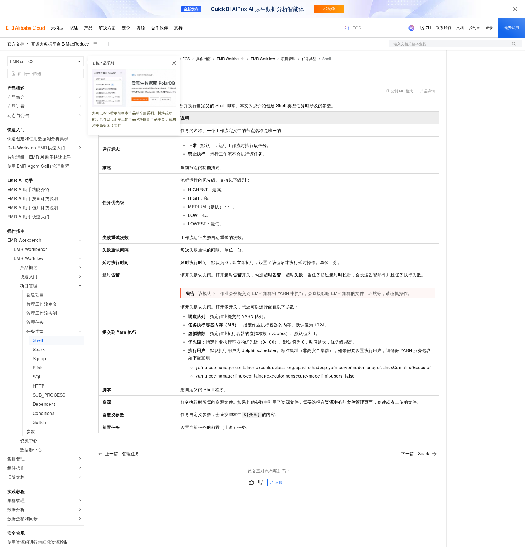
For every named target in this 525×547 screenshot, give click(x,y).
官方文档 (15, 44)
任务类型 (309, 58)
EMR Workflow (263, 58)
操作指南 (203, 58)
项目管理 (288, 58)
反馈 (278, 482)
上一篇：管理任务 (122, 453)
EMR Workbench (231, 58)
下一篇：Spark (415, 453)
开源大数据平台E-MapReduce (60, 44)
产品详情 (427, 90)
